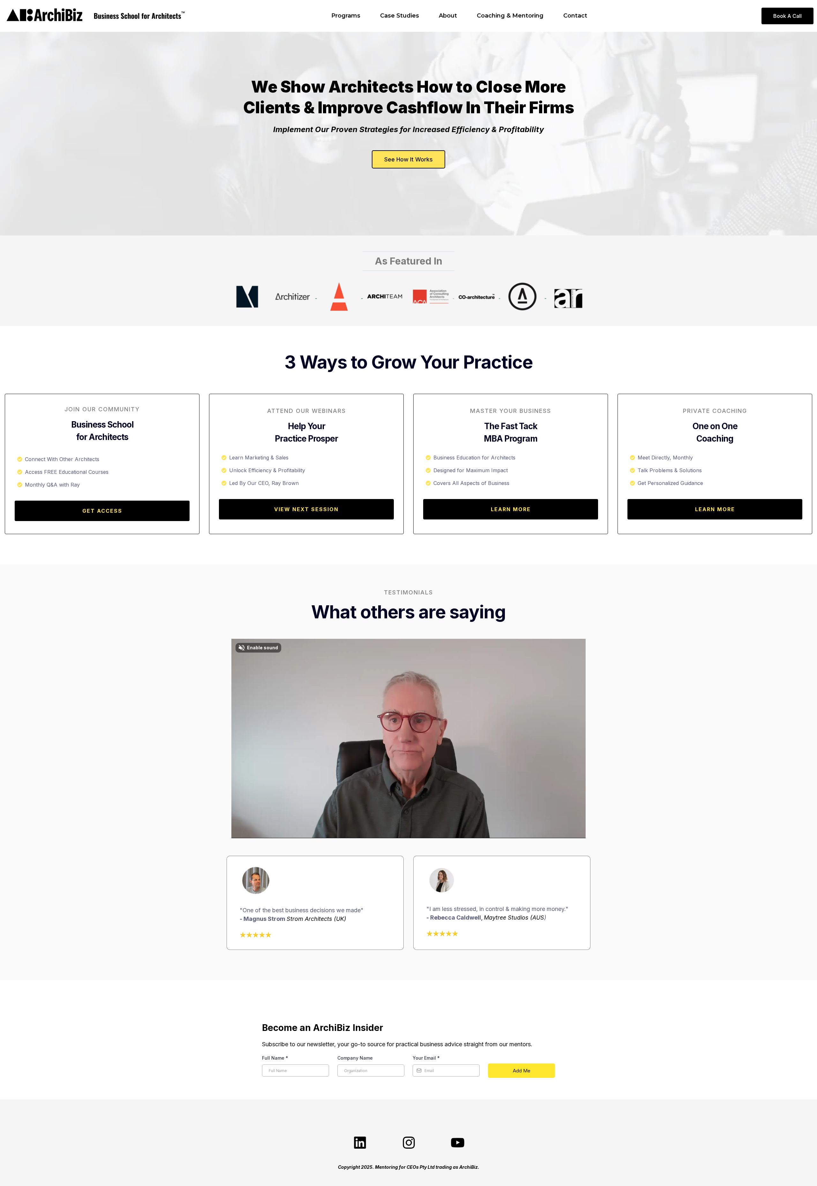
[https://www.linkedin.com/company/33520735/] (359, 1143)
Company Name (355, 1058)
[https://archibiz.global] (44, 16)
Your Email (426, 1058)
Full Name (275, 1058)
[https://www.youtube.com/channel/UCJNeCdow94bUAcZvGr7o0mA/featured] (457, 1143)
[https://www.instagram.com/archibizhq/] (408, 1143)
